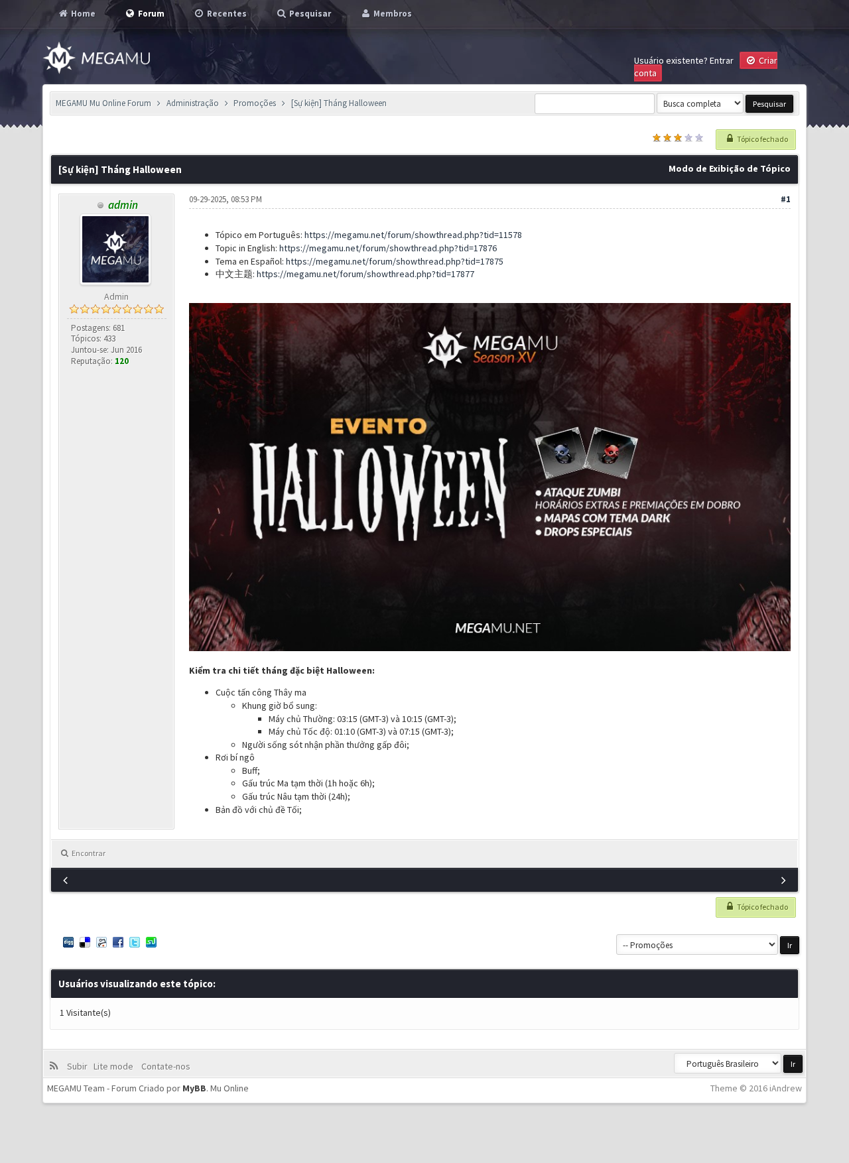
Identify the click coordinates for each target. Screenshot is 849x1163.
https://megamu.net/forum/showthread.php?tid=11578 (413, 235)
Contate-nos (164, 1066)
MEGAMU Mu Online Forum (103, 103)
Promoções (254, 103)
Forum (150, 13)
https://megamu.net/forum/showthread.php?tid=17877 (365, 274)
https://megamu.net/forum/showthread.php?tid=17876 (388, 248)
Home (82, 13)
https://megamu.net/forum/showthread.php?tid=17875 (394, 261)
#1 (786, 199)
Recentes (226, 13)
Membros (391, 13)
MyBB (194, 1088)
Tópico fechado (762, 139)
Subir (79, 1066)
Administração (192, 103)
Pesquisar (309, 13)
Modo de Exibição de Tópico (730, 168)
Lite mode (115, 1066)
